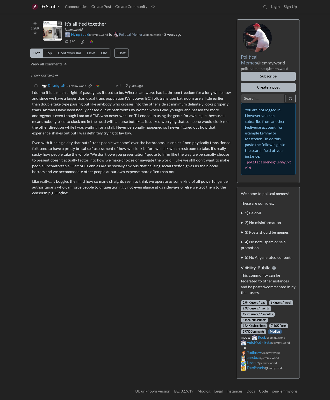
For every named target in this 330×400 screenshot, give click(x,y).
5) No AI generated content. (268, 258)
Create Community (131, 7)
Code (263, 391)
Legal (218, 391)
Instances (235, 391)
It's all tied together (85, 24)
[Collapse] (36, 86)
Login (275, 7)
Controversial (69, 53)
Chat (121, 53)
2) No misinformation (263, 223)
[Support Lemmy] (153, 7)
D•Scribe (49, 6)
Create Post (101, 7)
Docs (250, 391)
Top (49, 53)
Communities (76, 7)
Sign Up (290, 7)
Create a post (268, 87)
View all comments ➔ (48, 64)
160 (72, 42)
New (91, 53)
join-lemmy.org (284, 391)
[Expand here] (52, 31)
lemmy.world (74, 29)
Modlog (275, 331)
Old (104, 53)
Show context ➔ (44, 75)
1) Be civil (253, 213)
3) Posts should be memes (267, 232)
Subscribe (268, 76)
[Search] (265, 7)
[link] (83, 42)
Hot (36, 53)
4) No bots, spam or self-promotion (264, 245)
